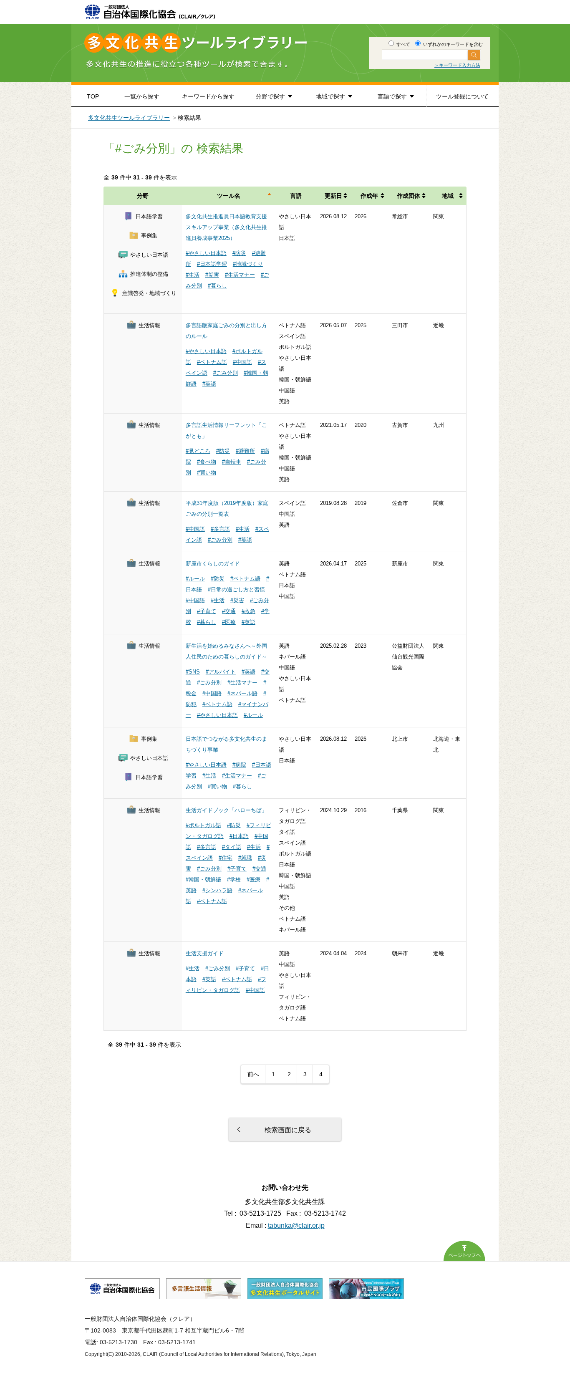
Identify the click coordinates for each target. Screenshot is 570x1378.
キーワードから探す (208, 96)
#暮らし (217, 286)
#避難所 (245, 451)
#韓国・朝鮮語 (203, 879)
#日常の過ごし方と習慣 (236, 589)
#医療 (229, 622)
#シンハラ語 (217, 890)
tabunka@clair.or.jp (296, 1225)
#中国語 (242, 362)
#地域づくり (248, 264)
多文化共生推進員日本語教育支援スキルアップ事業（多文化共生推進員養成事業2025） (226, 227)
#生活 (192, 275)
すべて (402, 44)
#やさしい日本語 (206, 253)
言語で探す (392, 96)
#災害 (212, 275)
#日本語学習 (212, 264)
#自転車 (231, 462)
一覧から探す (141, 96)
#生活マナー (240, 275)
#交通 (229, 611)
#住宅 (225, 858)
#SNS (193, 672)
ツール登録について (462, 96)
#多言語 (220, 529)
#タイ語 (231, 847)
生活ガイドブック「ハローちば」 (226, 810)
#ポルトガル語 (203, 825)
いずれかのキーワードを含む (452, 44)
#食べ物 (206, 462)
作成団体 (408, 196)
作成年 (369, 196)
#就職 (245, 858)
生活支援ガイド (205, 953)
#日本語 (239, 836)
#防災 (239, 253)
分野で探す (270, 96)
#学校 (234, 879)
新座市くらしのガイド (213, 563)
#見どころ (198, 451)
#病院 (239, 765)
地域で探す (330, 96)
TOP (93, 96)
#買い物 (206, 472)
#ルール (195, 578)
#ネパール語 (242, 693)
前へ (253, 1074)
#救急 (248, 611)
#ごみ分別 (225, 373)
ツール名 (228, 196)
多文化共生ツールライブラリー (129, 117)
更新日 (333, 196)
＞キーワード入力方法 (457, 65)
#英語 (209, 384)
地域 (448, 196)
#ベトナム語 (212, 362)
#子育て (206, 611)
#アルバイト (221, 672)
